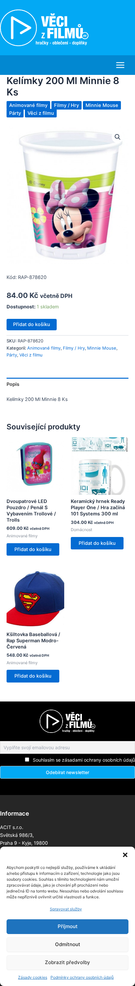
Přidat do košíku (31, 324)
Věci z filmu (41, 113)
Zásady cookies (32, 977)
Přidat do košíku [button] (32, 549)
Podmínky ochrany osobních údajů (82, 977)
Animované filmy (28, 105)
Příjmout (68, 926)
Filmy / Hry (66, 105)
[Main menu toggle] (120, 65)
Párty (15, 113)
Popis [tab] (13, 384)
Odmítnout (67, 944)
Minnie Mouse (102, 105)
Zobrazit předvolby (67, 962)
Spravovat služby (66, 909)
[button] (125, 855)
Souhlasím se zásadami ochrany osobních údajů (84, 760)
